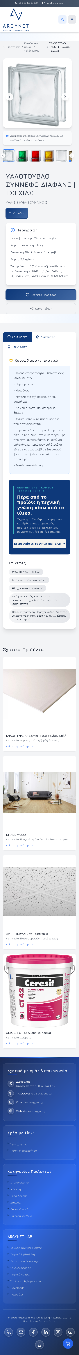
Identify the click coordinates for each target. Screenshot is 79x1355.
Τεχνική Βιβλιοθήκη (22, 1254)
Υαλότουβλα (31, 50)
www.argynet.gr (37, 1110)
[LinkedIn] (45, 1332)
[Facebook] (33, 1332)
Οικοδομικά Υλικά (21, 1215)
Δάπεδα (15, 1202)
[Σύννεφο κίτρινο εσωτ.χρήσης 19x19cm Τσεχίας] (48, 156)
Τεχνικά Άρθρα (20, 1274)
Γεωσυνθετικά (19, 1209)
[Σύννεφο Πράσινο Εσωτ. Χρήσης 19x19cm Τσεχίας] (22, 156)
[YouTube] (70, 1332)
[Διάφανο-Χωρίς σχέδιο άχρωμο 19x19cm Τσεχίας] (62, 156)
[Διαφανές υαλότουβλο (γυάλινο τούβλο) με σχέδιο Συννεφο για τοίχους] (9, 156)
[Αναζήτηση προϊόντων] (62, 19)
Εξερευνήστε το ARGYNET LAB (39, 543)
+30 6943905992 (41, 1093)
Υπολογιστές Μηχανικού (25, 1281)
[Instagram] (58, 1332)
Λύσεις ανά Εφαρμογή (24, 1261)
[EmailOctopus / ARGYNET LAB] (39, 1344)
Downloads (17, 1287)
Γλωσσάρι (16, 1294)
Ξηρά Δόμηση (18, 1195)
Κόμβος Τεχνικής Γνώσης (26, 1247)
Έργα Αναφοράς (20, 1267)
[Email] (21, 1332)
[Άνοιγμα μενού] (72, 19)
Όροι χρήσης (18, 1143)
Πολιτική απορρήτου (23, 1150)
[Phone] (8, 1332)
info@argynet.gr (34, 1102)
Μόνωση (15, 1189)
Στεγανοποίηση (20, 1182)
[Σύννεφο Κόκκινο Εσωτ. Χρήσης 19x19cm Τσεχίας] (35, 156)
